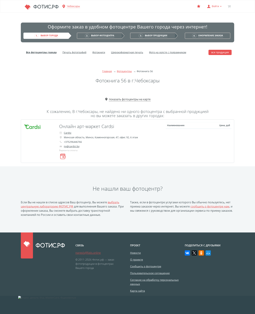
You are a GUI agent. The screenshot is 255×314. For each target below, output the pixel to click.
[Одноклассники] (201, 253)
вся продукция (220, 52)
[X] (194, 253)
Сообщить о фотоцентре (145, 266)
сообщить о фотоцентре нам (209, 206)
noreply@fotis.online (88, 253)
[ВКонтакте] (187, 253)
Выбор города (49, 35)
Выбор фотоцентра (102, 35)
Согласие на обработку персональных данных (154, 282)
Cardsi (67, 132)
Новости (135, 252)
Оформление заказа (210, 35)
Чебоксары (73, 6)
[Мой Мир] (208, 253)
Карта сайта (137, 290)
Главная (107, 71)
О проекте (136, 259)
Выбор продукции (156, 35)
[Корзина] (229, 6)
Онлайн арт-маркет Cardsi (86, 126)
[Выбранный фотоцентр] (199, 6)
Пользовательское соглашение (150, 273)
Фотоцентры (124, 71)
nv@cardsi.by (71, 146)
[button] (214, 6)
